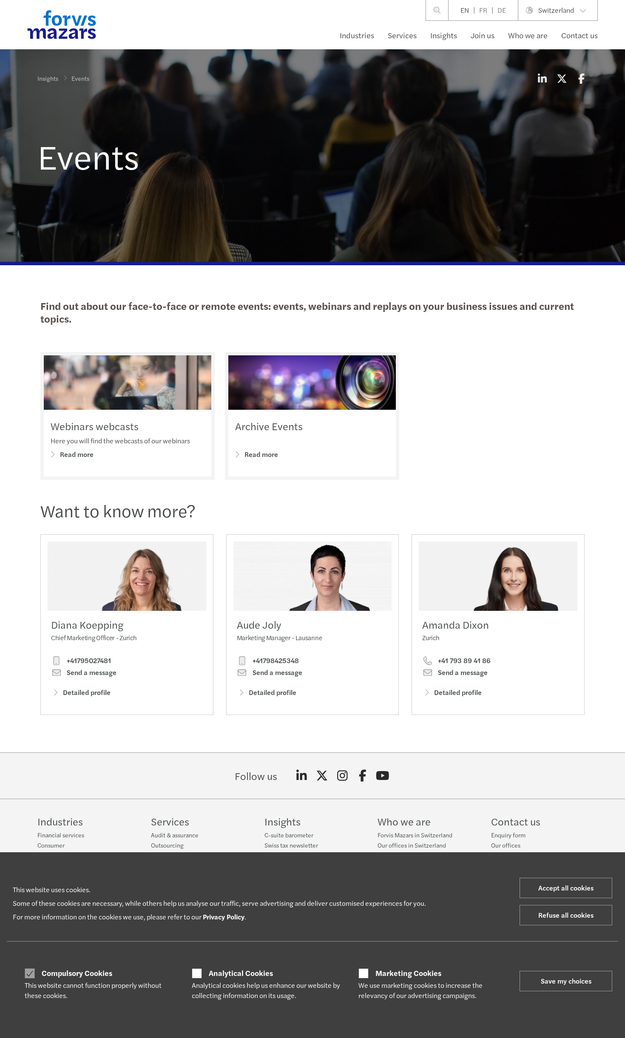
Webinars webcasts (95, 426)
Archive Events (269, 426)
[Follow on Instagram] (342, 776)
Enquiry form (508, 835)
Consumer (51, 845)
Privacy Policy (223, 917)
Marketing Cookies (408, 973)
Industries (357, 35)
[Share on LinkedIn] (542, 78)
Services (402, 35)
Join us (482, 35)
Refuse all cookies (566, 915)
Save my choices (566, 981)
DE (501, 10)
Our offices (505, 845)
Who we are (528, 35)
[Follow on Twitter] (322, 776)
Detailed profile (87, 692)
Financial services (60, 835)
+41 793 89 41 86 (463, 660)
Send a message (90, 672)
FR (483, 10)
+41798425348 (275, 660)
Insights (443, 35)
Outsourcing (167, 845)
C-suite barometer (288, 835)
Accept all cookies (566, 888)
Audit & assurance (175, 835)
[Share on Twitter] (561, 78)
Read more (77, 454)
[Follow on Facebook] (362, 776)
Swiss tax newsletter (291, 845)
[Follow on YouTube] (382, 776)
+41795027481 (88, 660)
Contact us (579, 35)
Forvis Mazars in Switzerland (415, 835)
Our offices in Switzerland (412, 845)
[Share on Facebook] (581, 78)
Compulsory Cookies (77, 973)
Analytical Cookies (241, 973)
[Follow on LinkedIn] (301, 776)
